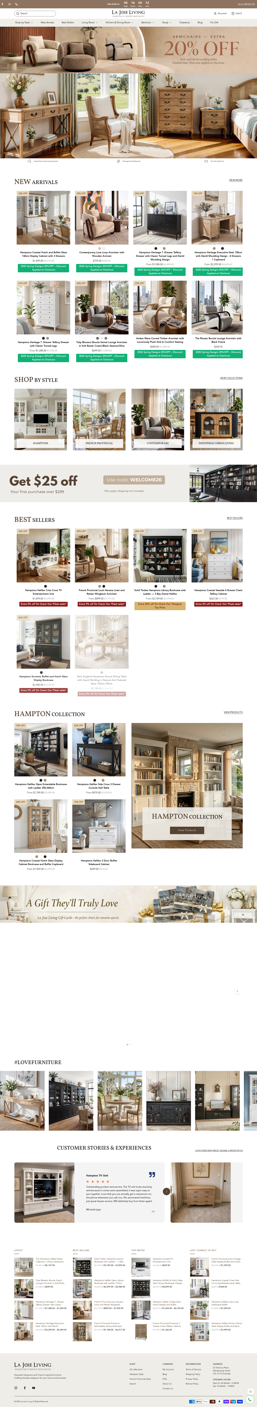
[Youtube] (33, 1387)
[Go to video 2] (129, 1044)
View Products (233, 712)
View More (236, 180)
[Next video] (237, 991)
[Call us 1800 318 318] (16, 4)
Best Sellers (235, 518)
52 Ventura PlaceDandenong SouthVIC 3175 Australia (221, 1371)
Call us (246, 4)
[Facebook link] (2, 4)
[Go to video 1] (127, 1044)
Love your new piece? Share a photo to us (219, 1150)
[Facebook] (24, 1387)
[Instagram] (15, 1387)
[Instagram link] (9, 4)
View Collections (231, 378)
